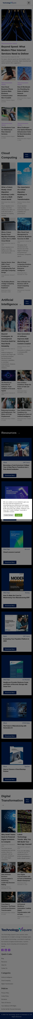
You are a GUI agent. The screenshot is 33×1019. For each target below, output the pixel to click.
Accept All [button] (18, 515)
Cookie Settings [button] (8, 515)
